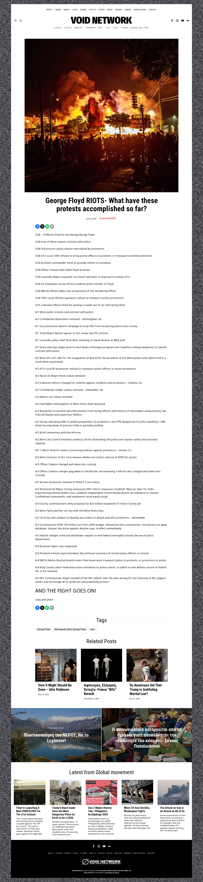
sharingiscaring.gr (112, 873)
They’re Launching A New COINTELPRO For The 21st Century (28, 811)
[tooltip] (172, 20)
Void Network (77, 871)
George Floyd (43, 629)
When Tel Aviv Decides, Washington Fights (137, 809)
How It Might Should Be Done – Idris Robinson (55, 687)
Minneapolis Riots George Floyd (70, 629)
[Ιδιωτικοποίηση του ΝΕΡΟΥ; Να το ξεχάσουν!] (56, 735)
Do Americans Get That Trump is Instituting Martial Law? (146, 689)
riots (92, 629)
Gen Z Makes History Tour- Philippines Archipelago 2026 (100, 811)
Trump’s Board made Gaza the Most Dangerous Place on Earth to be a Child (63, 812)
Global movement (107, 218)
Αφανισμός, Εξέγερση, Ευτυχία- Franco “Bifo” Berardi (100, 689)
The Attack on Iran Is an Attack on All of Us (172, 809)
